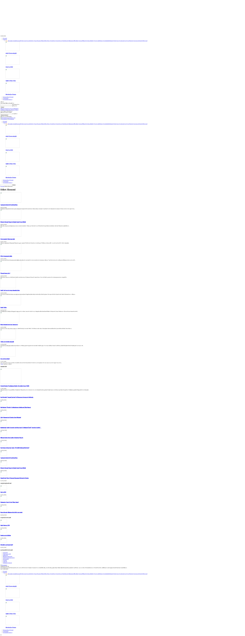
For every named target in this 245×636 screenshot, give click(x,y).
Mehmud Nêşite (112, 40)
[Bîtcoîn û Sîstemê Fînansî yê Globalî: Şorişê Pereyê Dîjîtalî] (11, 219)
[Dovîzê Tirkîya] (11, 304)
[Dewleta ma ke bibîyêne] (4, 532)
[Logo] (4, 119)
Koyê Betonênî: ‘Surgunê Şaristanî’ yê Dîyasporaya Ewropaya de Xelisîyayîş (17, 397)
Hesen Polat (62, 40)
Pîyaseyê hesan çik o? (5, 273)
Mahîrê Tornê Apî (94, 40)
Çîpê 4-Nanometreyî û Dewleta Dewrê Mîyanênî (11, 417)
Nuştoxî (5, 39)
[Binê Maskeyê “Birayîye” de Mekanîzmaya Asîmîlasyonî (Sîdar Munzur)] (4, 404)
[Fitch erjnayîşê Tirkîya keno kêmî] (11, 236)
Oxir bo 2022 (9, 67)
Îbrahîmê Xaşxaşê (78, 40)
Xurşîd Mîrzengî (143, 40)
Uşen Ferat (126, 40)
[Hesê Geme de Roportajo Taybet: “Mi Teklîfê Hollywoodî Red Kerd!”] (4, 445)
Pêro (7, 40)
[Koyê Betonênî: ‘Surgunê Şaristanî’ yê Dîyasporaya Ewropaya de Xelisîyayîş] (4, 394)
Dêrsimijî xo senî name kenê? (7, 545)
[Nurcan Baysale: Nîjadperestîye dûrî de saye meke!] (4, 509)
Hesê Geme (56, 40)
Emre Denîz (50, 40)
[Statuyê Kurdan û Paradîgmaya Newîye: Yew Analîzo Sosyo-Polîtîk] (11, 383)
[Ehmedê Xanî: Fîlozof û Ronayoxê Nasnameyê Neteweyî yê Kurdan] (4, 475)
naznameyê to (15, 104)
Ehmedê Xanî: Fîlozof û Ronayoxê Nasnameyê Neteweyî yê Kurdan (15, 478)
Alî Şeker (22, 40)
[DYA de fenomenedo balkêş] (11, 253)
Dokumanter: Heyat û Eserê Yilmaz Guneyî (10, 502)
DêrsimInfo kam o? (7, 99)
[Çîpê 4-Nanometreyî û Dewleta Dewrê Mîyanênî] (4, 414)
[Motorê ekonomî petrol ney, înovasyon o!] (10, 321)
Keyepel (5, 38)
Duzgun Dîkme (40, 40)
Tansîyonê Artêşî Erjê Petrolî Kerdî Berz (9, 205)
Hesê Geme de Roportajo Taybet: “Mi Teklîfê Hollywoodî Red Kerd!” (15, 448)
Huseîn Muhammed (69, 40)
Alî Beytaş (17, 40)
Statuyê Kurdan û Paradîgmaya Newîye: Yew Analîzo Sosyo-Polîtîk (15, 386)
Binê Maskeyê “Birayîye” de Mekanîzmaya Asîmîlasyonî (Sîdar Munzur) (16, 407)
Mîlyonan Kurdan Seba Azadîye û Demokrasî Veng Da (12, 437)
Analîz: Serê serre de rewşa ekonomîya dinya (10, 290)
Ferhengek (5, 98)
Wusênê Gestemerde (134, 40)
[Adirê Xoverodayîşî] (13, 50)
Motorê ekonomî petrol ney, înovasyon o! (9, 324)
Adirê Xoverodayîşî (11, 53)
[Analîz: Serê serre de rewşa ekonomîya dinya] (8, 287)
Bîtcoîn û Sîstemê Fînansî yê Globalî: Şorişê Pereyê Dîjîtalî (13, 222)
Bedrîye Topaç (33, 40)
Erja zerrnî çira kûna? (5, 359)
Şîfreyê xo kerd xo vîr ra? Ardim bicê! (9, 108)
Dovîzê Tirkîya (4, 307)
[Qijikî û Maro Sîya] (13, 78)
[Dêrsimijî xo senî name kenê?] (4, 542)
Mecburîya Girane (11, 94)
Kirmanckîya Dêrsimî (8, 97)
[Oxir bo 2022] (13, 64)
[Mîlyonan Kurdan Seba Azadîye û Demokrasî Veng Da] (4, 435)
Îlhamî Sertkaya (86, 40)
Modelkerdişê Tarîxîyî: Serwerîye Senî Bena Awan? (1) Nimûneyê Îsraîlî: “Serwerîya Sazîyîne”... (21, 427)
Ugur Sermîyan (120, 40)
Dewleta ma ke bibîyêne (6, 535)
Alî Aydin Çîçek (11, 40)
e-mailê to (14, 113)
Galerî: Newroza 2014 (5, 525)
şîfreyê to (14, 105)
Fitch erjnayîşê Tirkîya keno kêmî (8, 239)
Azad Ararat (27, 40)
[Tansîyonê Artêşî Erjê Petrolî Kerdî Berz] (11, 202)
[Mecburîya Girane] (13, 91)
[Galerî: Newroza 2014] (4, 522)
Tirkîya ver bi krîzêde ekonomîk (7, 342)
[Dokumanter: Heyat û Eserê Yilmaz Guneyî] (4, 499)
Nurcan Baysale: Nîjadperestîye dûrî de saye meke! (11, 512)
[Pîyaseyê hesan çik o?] (11, 270)
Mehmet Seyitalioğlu (104, 40)
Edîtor (45, 40)
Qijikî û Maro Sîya (11, 80)
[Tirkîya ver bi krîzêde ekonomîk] (8, 339)
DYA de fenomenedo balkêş (6, 256)
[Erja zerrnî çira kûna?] (8, 356)
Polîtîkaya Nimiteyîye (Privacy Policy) (9, 109)
